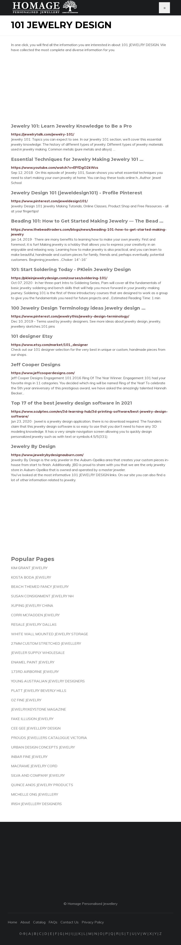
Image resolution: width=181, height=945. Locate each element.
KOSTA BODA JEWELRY (31, 577)
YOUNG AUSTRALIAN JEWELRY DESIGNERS (48, 681)
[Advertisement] (90, 88)
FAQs (53, 922)
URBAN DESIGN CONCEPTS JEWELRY (43, 747)
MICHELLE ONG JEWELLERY (34, 794)
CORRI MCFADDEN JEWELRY (35, 615)
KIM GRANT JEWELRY (29, 568)
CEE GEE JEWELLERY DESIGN (35, 728)
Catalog (39, 922)
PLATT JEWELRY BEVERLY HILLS (38, 690)
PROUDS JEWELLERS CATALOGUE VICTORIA (49, 737)
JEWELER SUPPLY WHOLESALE (38, 652)
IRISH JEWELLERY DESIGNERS (36, 804)
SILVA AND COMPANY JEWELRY (38, 775)
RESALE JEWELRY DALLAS (34, 624)
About (25, 922)
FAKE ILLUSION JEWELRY (32, 719)
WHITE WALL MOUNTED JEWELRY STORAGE (49, 634)
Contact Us (69, 922)
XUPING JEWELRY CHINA (32, 605)
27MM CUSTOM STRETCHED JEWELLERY (46, 643)
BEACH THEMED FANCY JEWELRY (40, 586)
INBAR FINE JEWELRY (29, 756)
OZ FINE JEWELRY (26, 700)
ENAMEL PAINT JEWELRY (32, 662)
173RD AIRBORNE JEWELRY (35, 671)
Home (12, 922)
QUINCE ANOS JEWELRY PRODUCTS (42, 785)
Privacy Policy (93, 922)
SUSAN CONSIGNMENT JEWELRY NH (42, 596)
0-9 (22, 933)
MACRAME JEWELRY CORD (34, 766)
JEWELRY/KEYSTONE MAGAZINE (38, 709)
